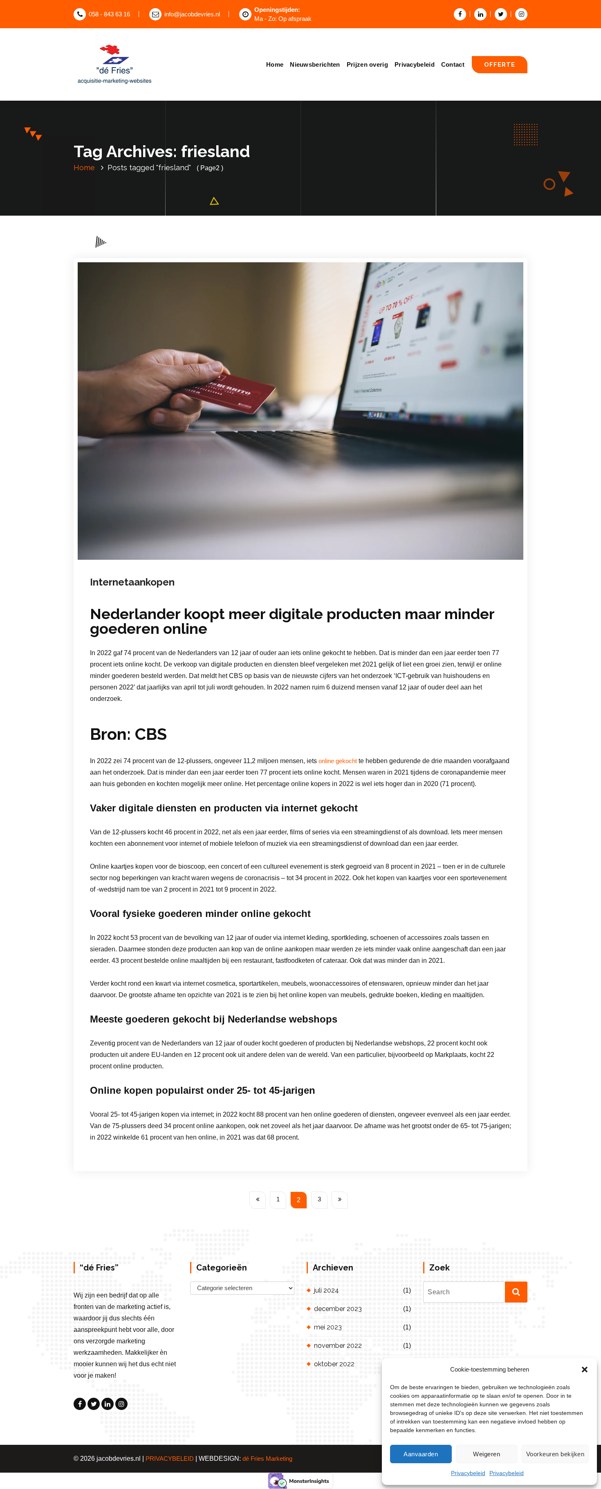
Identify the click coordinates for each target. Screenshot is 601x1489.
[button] (585, 1369)
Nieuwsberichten (315, 64)
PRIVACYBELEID (170, 1458)
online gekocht (337, 761)
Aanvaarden (421, 1454)
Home (274, 64)
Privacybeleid (468, 1473)
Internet (275, 567)
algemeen (251, 567)
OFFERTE (499, 64)
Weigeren (486, 1454)
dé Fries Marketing (267, 1458)
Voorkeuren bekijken (555, 1454)
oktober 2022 (334, 1364)
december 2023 (338, 1309)
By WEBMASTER (198, 567)
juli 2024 (326, 1290)
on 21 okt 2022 (141, 567)
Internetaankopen (132, 582)
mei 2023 (328, 1327)
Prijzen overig (367, 64)
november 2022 (338, 1345)
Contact (452, 64)
